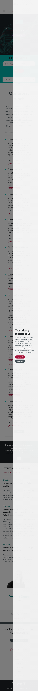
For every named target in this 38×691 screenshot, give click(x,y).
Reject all (20, 361)
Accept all (20, 357)
